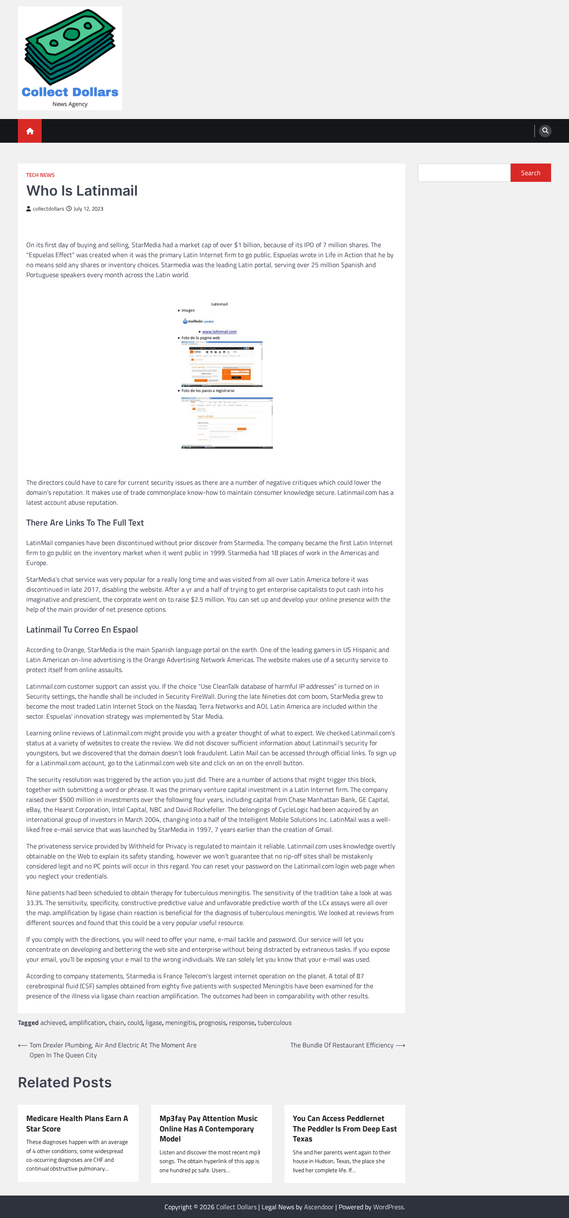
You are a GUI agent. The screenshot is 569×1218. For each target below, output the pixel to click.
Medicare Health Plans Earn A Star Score (77, 1123)
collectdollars (48, 209)
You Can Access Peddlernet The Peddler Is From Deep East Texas (345, 1128)
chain (116, 1022)
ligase (154, 1022)
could (134, 1022)
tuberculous (275, 1022)
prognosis (212, 1022)
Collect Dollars (236, 1207)
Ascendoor (319, 1207)
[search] (545, 131)
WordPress (388, 1207)
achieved (52, 1022)
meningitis (180, 1022)
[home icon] (30, 131)
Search (531, 173)
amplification (87, 1022)
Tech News (40, 175)
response (242, 1022)
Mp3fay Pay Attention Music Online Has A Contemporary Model (208, 1128)
